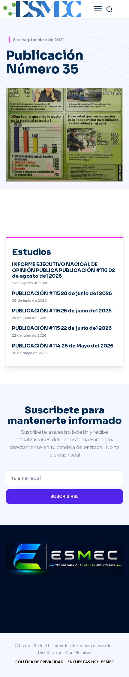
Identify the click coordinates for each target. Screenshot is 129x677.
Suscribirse (64, 496)
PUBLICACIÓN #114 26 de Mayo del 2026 (62, 346)
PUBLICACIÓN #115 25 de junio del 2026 (62, 311)
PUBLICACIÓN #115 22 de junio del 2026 (62, 328)
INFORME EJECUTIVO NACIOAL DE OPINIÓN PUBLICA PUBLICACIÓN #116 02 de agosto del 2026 (63, 270)
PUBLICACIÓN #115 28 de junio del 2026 (62, 293)
